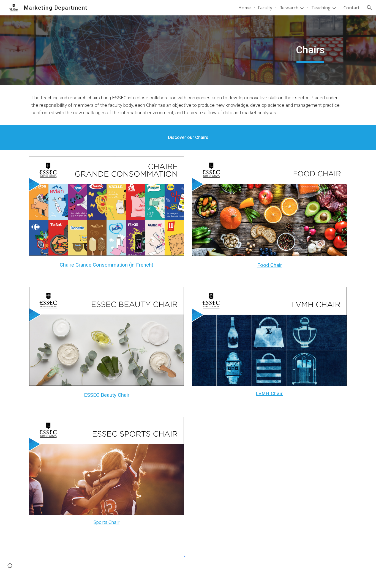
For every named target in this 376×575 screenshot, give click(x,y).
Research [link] (288, 8)
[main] (310, 50)
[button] (369, 7)
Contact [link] (351, 8)
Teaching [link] (321, 8)
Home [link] (244, 8)
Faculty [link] (265, 8)
